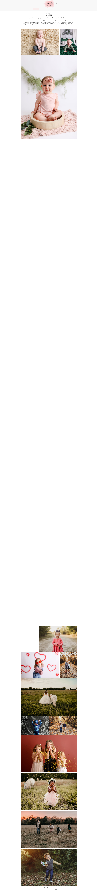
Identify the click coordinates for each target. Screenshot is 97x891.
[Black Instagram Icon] (47, 887)
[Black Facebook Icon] (44, 887)
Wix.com (56, 889)
